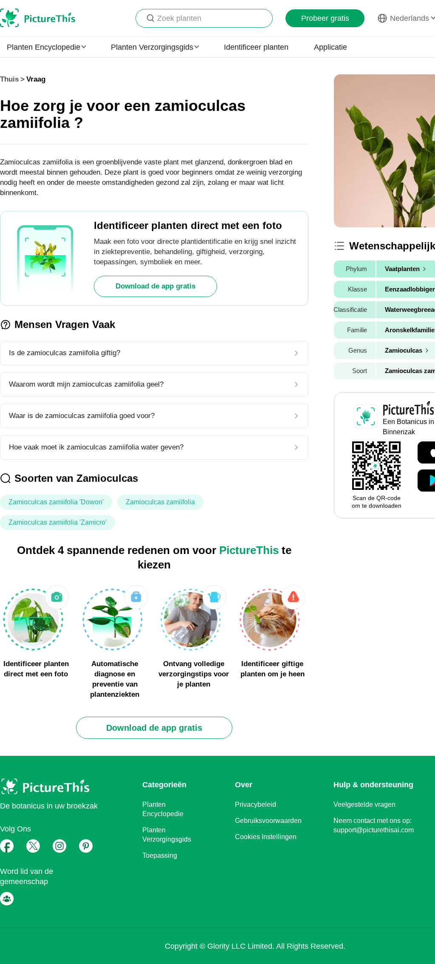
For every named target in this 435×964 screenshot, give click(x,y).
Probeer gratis (325, 18)
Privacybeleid (255, 804)
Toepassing (159, 855)
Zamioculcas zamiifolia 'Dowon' (56, 502)
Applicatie (330, 47)
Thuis (9, 79)
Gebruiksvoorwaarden (268, 820)
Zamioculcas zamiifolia (160, 502)
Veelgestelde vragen (364, 804)
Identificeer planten (256, 47)
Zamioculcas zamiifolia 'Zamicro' (57, 522)
